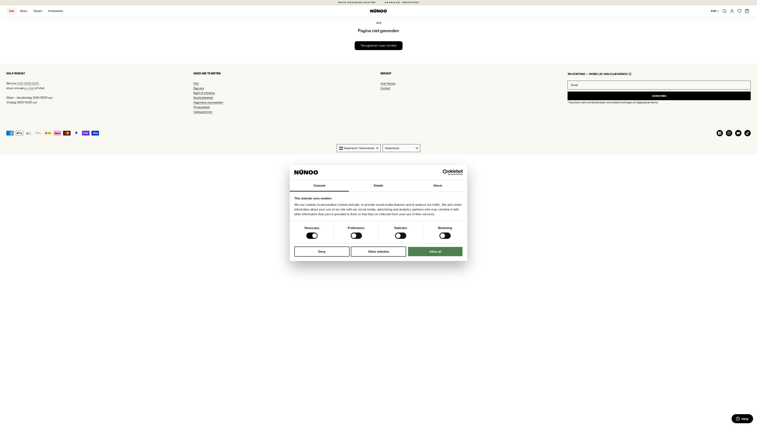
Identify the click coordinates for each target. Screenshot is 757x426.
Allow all (435, 251)
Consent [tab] (319, 185)
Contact (385, 88)
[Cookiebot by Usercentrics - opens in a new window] (445, 172)
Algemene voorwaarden (208, 102)
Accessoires (55, 10)
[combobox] (359, 148)
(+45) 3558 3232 (27, 83)
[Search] (724, 11)
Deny (321, 251)
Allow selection (378, 251)
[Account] (732, 11)
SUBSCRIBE (659, 96)
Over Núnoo (387, 83)
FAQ (196, 83)
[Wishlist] (739, 11)
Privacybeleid (201, 107)
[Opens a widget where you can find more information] (742, 419)
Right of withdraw (204, 93)
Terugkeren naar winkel (379, 45)
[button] (747, 11)
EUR (713, 10)
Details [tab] (378, 185)
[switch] (356, 236)
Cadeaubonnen (202, 112)
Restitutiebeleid (203, 97)
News (23, 10)
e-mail (29, 88)
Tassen (37, 10)
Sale (11, 10)
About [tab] (437, 185)
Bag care (198, 88)
